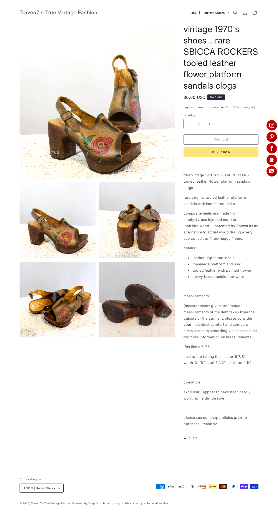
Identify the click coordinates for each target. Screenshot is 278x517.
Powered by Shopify (85, 503)
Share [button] (193, 437)
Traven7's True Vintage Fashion (51, 503)
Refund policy (111, 503)
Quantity (189, 115)
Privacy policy (133, 503)
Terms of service (157, 503)
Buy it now (221, 152)
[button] (235, 12)
